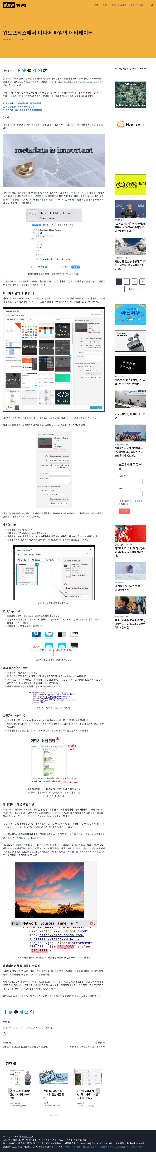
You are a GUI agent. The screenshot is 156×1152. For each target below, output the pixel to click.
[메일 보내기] (40, 70)
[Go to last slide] (10, 1091)
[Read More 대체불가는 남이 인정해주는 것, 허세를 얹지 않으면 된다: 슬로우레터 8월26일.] (130, 433)
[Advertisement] (130, 154)
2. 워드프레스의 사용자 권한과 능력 (19, 106)
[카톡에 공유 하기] (29, 70)
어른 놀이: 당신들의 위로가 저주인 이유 (87, 1044)
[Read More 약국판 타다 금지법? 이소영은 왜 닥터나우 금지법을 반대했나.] (130, 533)
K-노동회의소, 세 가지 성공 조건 (130, 416)
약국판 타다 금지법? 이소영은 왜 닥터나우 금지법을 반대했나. (130, 552)
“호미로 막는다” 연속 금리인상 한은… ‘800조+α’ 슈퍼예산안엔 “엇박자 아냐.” (130, 227)
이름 (121, 488)
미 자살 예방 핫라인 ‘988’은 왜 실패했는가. (129, 587)
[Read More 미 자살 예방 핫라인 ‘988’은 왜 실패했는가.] (130, 571)
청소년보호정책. (90, 1146)
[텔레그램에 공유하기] (34, 70)
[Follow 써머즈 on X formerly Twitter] (5, 1033)
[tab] (50, 1115)
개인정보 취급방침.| (108, 1146)
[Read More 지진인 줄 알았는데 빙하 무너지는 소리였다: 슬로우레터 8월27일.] (130, 246)
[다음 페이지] (98, 1091)
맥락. (131, 544)
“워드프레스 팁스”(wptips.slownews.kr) (80, 81)
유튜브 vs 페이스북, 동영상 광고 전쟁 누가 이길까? (25, 1044)
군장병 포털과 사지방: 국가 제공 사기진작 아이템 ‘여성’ (87, 1094)
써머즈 (5, 39)
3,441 (131, 289)
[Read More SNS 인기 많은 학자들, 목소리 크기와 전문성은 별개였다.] (130, 365)
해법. (113, 4)
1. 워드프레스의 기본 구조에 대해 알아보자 (22, 103)
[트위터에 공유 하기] (24, 70)
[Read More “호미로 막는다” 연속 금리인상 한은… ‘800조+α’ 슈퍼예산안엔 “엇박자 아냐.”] (130, 209)
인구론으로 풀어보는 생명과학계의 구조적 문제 (20, 1094)
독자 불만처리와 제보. (136, 1146)
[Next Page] (141, 289)
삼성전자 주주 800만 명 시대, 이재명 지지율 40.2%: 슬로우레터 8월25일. (130, 623)
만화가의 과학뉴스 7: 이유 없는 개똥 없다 (53, 1094)
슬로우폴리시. (119, 220)
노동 (116, 410)
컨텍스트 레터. (124, 258)
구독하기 (124, 511)
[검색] (139, 647)
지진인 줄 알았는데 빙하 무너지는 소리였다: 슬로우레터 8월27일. (130, 265)
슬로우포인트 (119, 376)
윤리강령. (121, 1146)
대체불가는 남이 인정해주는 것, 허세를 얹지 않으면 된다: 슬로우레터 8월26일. (129, 451)
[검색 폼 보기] (152, 5)
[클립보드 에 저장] (45, 70)
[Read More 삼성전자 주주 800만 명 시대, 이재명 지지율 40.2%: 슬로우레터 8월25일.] (130, 605)
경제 (126, 544)
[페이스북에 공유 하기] (19, 70)
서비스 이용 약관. (73, 1146)
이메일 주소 (123, 476)
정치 (116, 258)
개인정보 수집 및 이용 (134, 501)
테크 (4, 27)
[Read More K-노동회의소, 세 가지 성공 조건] (130, 399)
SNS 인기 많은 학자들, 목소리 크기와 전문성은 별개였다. (130, 381)
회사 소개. (27, 1136)
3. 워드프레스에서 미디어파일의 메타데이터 (22, 110)
